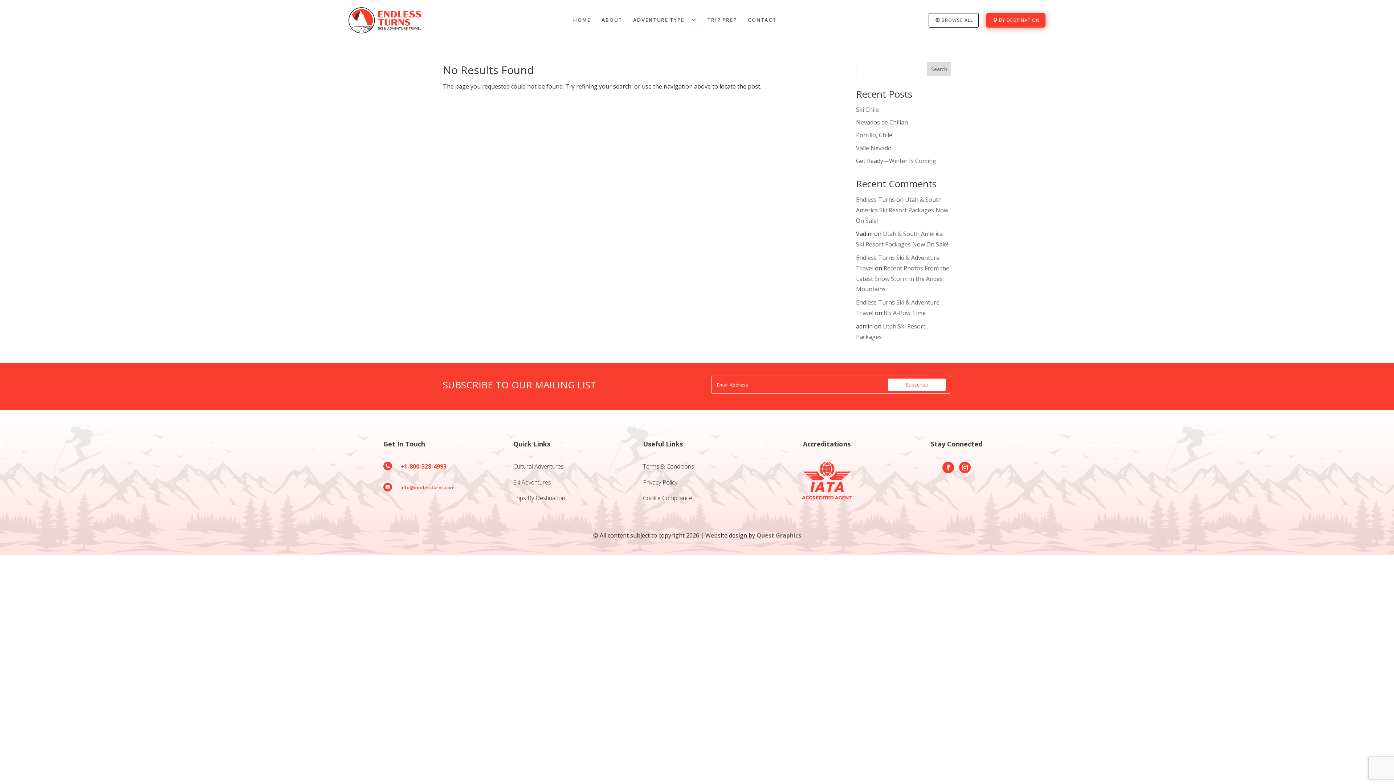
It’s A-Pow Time (905, 313)
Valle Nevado (874, 148)
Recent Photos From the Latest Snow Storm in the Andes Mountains (902, 278)
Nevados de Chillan (882, 122)
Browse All (957, 20)
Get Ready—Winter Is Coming (896, 161)
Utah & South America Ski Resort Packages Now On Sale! (902, 210)
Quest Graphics (779, 535)
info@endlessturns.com (427, 487)
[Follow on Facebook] (948, 467)
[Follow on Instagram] (965, 467)
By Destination (1019, 20)
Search (939, 69)
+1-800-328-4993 (423, 466)
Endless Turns (875, 200)
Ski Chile (867, 110)
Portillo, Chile (874, 135)
